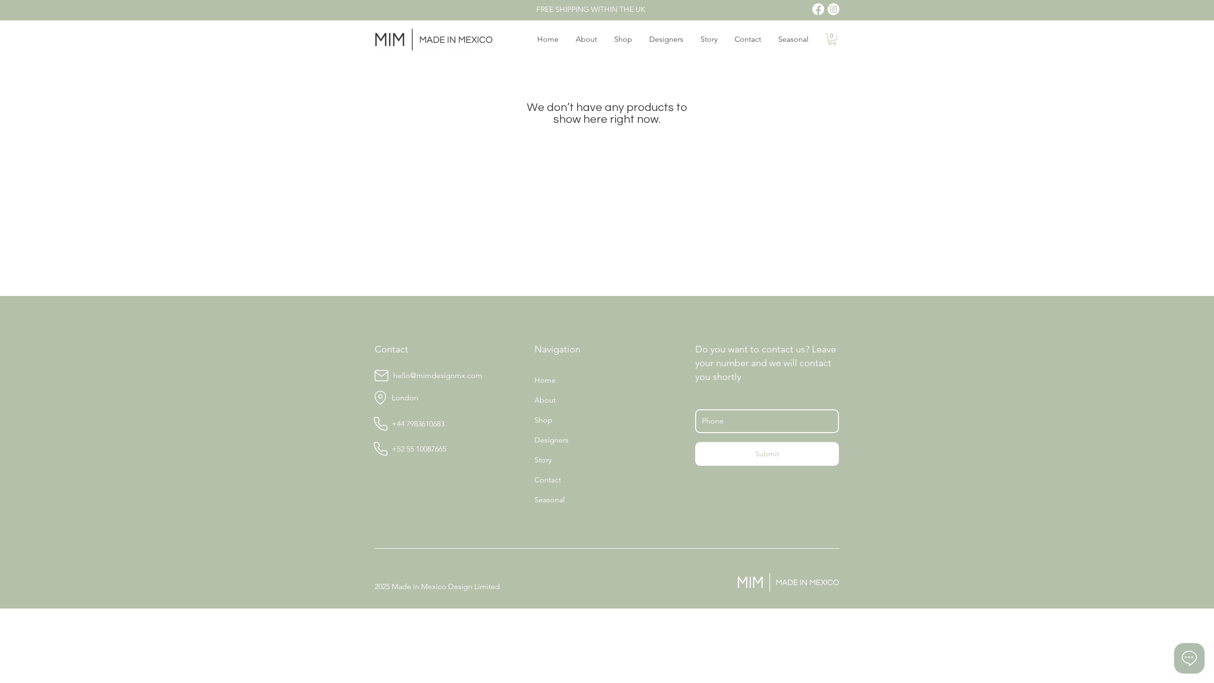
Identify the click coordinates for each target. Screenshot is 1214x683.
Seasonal (549, 499)
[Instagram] (833, 9)
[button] (832, 39)
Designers (551, 439)
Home (545, 380)
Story (543, 459)
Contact (547, 479)
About (545, 400)
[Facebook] (818, 9)
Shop (543, 420)
